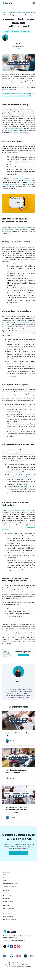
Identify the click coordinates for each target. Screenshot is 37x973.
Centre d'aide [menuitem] (7, 913)
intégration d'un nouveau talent (17, 510)
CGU (5, 964)
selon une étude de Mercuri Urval (20, 132)
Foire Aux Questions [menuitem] (9, 908)
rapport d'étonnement (22, 486)
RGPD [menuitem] (5, 875)
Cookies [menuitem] (5, 877)
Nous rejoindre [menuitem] (7, 895)
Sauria (12, 778)
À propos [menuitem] (6, 893)
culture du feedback (24, 474)
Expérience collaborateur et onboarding (20, 12)
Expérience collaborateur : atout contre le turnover (16, 771)
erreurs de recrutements (21, 178)
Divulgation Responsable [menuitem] (10, 883)
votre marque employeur (15, 128)
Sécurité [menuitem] (5, 880)
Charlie (18, 44)
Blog (4, 12)
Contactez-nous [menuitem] (8, 901)
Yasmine (12, 817)
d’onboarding (20, 227)
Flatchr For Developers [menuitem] (10, 919)
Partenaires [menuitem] (6, 898)
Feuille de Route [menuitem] (8, 916)
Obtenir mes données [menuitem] (9, 886)
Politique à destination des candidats (21, 966)
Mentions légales (13, 964)
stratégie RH (11, 229)
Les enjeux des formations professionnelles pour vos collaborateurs (16, 809)
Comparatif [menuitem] (6, 911)
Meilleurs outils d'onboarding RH (17, 734)
